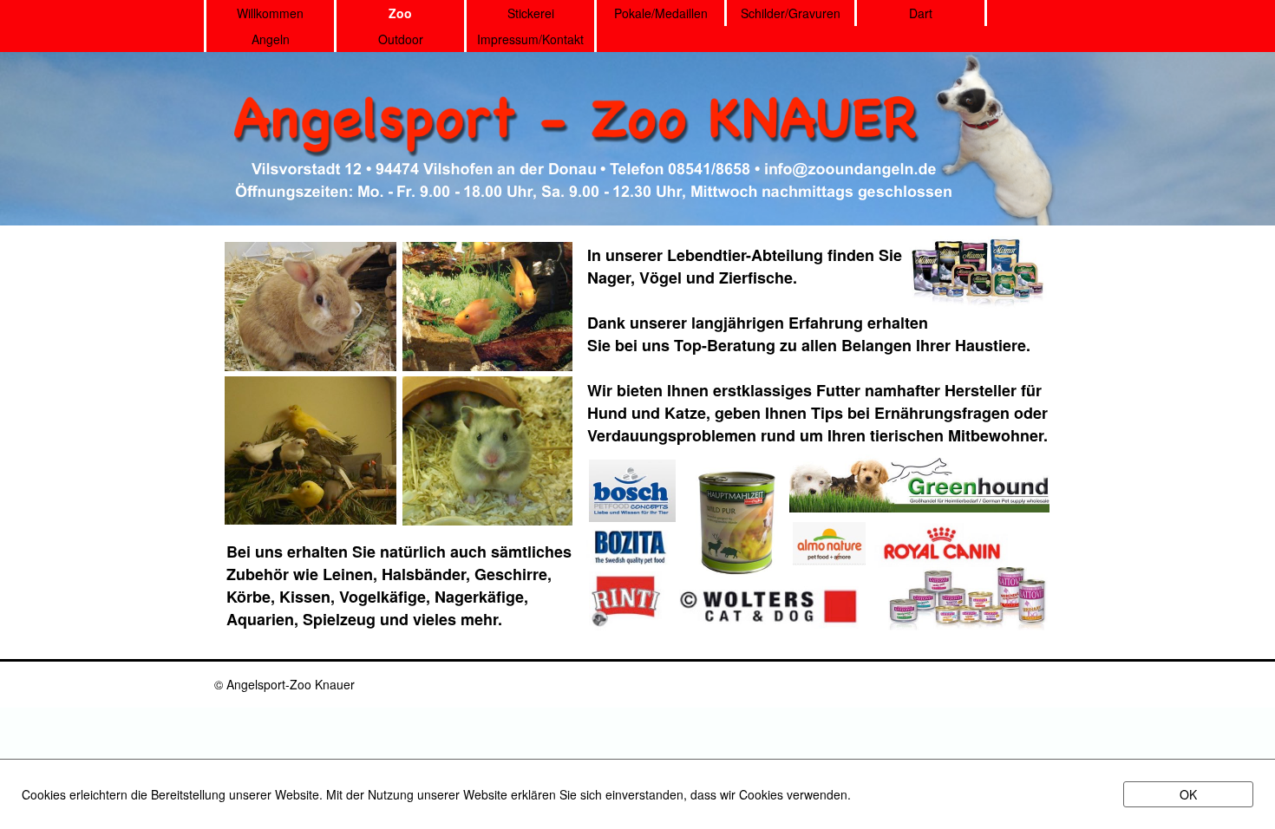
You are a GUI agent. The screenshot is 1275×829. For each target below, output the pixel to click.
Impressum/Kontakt (530, 39)
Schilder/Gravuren (790, 13)
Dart (920, 13)
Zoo (400, 13)
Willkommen (270, 13)
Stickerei (530, 13)
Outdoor (400, 39)
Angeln (271, 39)
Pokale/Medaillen (661, 13)
